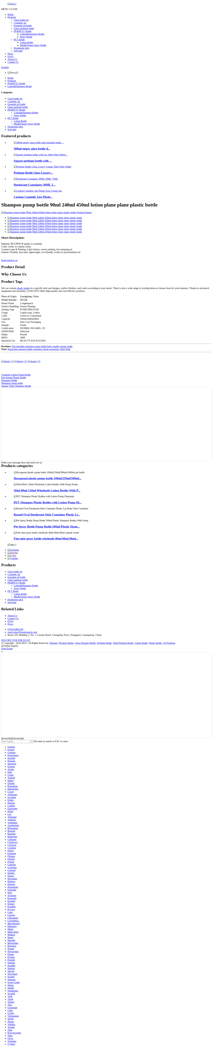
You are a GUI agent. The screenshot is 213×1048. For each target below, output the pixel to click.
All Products (169, 643)
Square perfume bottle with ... (33, 160)
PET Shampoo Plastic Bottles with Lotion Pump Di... (48, 502)
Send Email (7, 648)
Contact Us (13, 62)
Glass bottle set (21, 20)
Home (10, 14)
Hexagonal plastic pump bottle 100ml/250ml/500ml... (47, 478)
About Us (12, 59)
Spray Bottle (26, 37)
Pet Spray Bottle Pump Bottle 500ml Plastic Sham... (47, 526)
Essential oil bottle (23, 25)
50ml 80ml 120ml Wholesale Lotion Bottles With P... (47, 490)
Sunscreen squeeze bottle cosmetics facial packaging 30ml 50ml (39, 349)
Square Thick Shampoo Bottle (16, 386)
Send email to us (9, 260)
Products (11, 17)
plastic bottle (23, 288)
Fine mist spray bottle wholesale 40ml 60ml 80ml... (46, 538)
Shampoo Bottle (9, 380)
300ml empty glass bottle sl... (32, 148)
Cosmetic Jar (20, 22)
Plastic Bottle (155, 643)
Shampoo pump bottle (12, 383)
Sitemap (53, 643)
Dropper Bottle (66, 643)
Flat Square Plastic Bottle (13, 377)
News (10, 53)
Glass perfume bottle (24, 28)
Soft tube (18, 51)
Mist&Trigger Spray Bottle (33, 45)
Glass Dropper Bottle (85, 643)
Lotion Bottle (26, 42)
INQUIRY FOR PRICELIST (15, 640)
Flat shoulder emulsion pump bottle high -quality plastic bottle (42, 346)
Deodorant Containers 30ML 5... (35, 184)
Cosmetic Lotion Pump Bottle (16, 374)
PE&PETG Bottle (22, 31)
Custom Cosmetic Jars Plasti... (33, 197)
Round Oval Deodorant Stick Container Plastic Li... (47, 514)
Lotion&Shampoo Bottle (32, 34)
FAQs (10, 56)
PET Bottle (19, 39)
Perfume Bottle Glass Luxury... (33, 172)
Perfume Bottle (104, 643)
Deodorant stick (21, 48)
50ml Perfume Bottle (123, 643)
